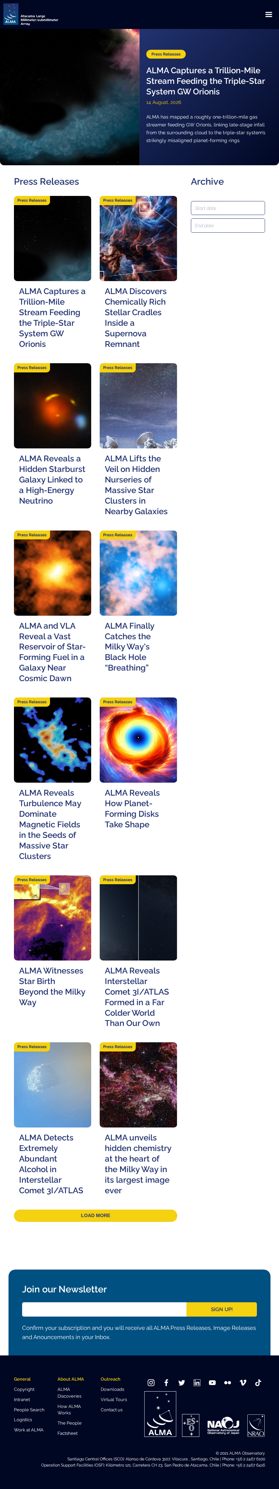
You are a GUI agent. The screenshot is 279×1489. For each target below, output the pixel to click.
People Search (29, 1409)
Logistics (23, 1419)
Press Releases (166, 54)
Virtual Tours (114, 1399)
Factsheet (68, 1433)
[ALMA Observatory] (39, 14)
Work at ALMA (29, 1429)
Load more (95, 1215)
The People (70, 1423)
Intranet (22, 1399)
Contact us (111, 1409)
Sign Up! (222, 1309)
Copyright (24, 1389)
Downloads (112, 1389)
